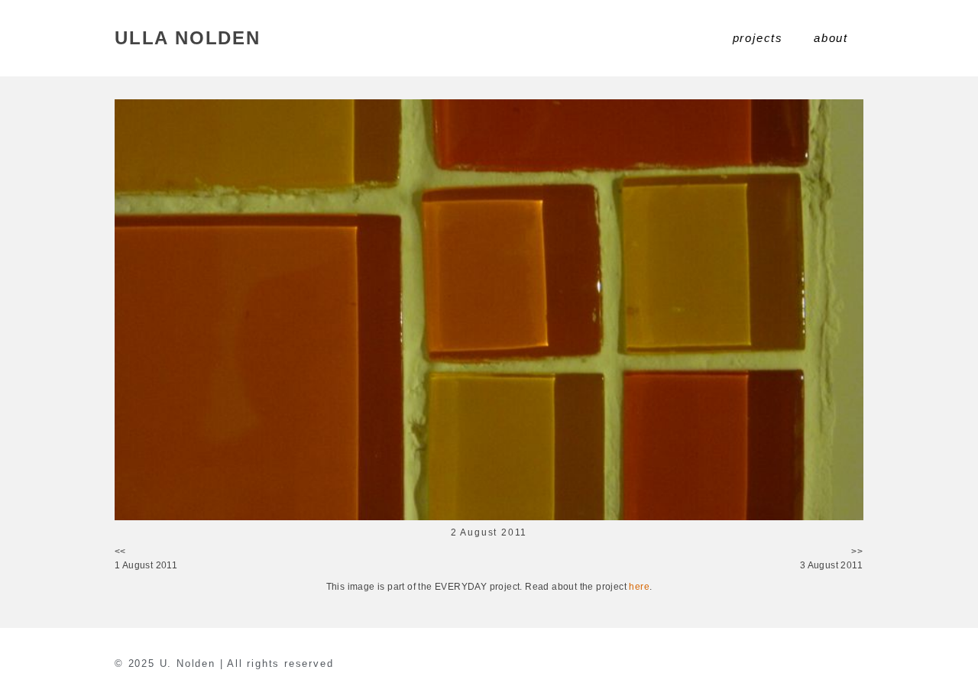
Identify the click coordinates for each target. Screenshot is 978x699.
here (639, 586)
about (831, 37)
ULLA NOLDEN (188, 38)
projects (758, 37)
